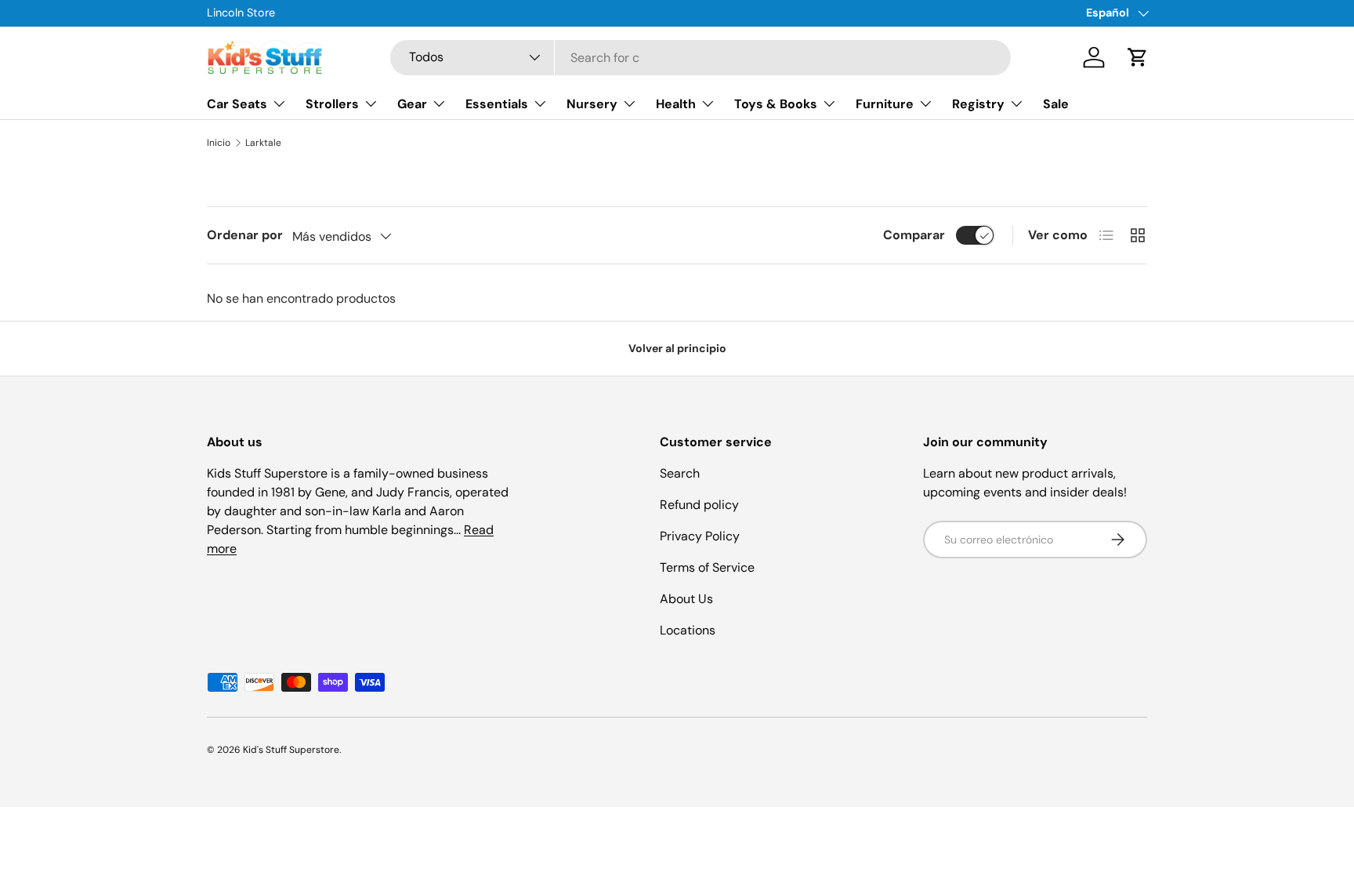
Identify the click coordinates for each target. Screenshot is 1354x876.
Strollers (332, 104)
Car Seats (237, 104)
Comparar (914, 235)
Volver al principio (677, 348)
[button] (1137, 57)
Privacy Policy (700, 536)
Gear (412, 104)
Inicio (218, 142)
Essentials (496, 104)
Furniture (885, 104)
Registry (978, 104)
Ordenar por (245, 235)
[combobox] (701, 57)
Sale (1056, 104)
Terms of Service (707, 567)
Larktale (263, 142)
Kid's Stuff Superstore (291, 749)
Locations (687, 630)
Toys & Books (775, 104)
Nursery (592, 104)
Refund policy (699, 504)
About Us (686, 599)
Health (676, 104)
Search (680, 473)
